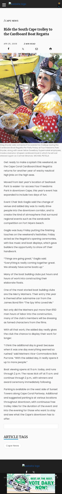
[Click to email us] (38, 49)
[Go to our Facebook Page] (26, 472)
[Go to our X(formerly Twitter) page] (33, 472)
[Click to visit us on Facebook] (10, 49)
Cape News (12, 445)
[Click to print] (52, 49)
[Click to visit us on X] (24, 49)
